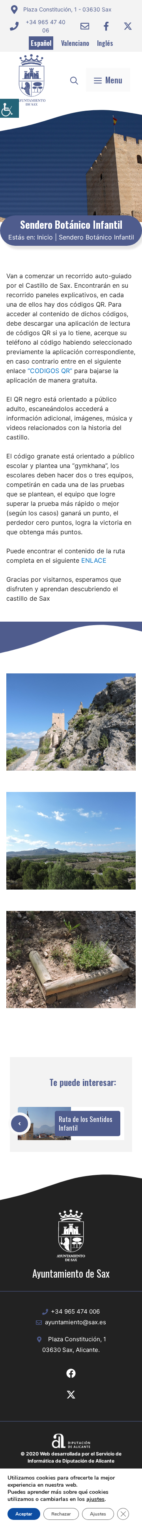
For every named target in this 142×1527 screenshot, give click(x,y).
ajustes (95, 1499)
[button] (74, 80)
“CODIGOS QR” (50, 371)
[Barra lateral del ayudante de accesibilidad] (9, 108)
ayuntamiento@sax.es (75, 1322)
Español (41, 43)
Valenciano (75, 43)
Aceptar (23, 1514)
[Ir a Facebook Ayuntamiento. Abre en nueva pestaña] (106, 26)
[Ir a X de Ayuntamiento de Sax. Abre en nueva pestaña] (71, 1394)
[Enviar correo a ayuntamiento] (84, 26)
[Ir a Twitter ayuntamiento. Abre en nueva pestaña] (127, 26)
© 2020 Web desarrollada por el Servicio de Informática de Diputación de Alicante (71, 1457)
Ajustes (98, 1514)
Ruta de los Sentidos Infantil (85, 1123)
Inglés (105, 43)
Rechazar (61, 1514)
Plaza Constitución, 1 (77, 1339)
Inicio (45, 237)
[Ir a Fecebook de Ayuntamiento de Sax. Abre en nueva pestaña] (71, 1373)
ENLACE (93, 560)
